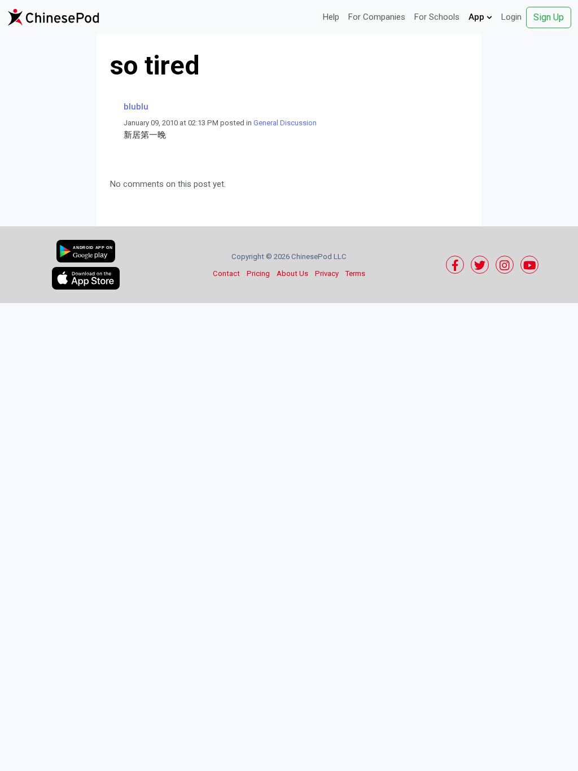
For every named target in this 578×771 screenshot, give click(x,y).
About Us (292, 273)
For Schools (436, 17)
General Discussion (285, 123)
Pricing (258, 273)
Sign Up (548, 17)
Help (331, 17)
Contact (226, 273)
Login (511, 17)
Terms (355, 273)
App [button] (477, 17)
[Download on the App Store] (86, 278)
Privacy (327, 273)
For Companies (376, 17)
